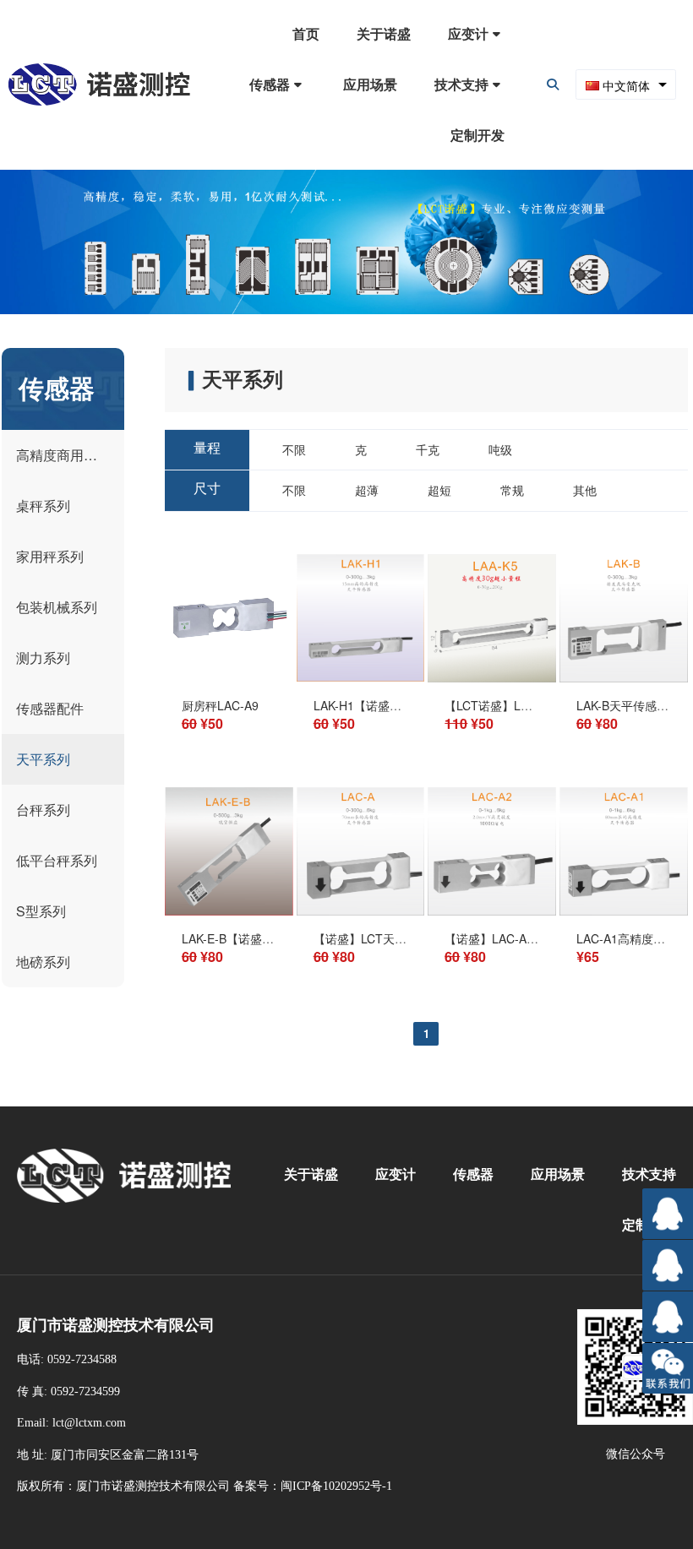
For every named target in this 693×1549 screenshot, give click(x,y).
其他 (585, 489)
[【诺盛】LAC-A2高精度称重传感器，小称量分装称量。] (492, 910)
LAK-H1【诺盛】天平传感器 (387, 705)
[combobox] (626, 84)
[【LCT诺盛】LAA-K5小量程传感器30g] (492, 677)
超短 (439, 489)
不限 (294, 449)
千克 (427, 449)
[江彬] (667, 1265)
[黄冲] (667, 1317)
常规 (512, 489)
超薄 (367, 489)
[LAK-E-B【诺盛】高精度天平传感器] (229, 910)
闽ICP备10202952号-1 (336, 1486)
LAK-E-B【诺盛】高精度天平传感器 (275, 938)
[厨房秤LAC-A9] (229, 677)
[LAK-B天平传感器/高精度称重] (623, 677)
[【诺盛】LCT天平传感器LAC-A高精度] (361, 910)
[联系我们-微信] (667, 1368)
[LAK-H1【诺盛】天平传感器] (361, 676)
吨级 (500, 449)
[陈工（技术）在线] (667, 1213)
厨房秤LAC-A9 (220, 705)
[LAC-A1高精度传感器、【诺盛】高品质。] (623, 910)
